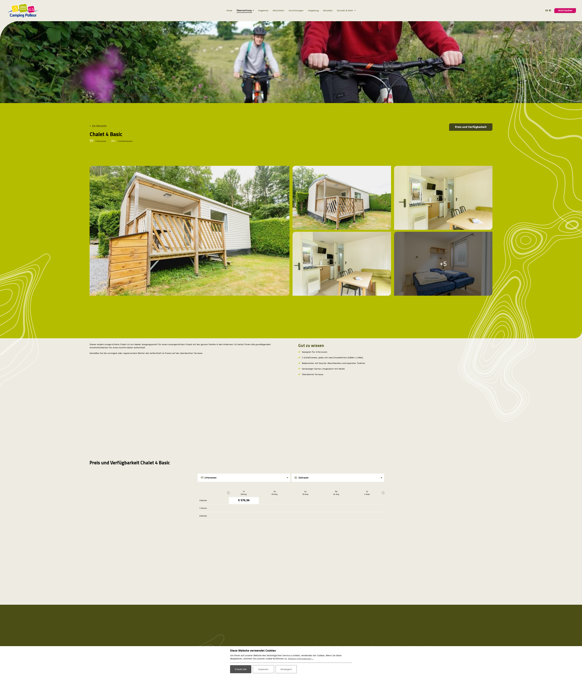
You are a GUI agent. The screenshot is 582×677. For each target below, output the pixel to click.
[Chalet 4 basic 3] (342, 264)
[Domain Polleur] (23, 10)
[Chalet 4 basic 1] (189, 231)
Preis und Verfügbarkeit (471, 127)
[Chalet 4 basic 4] (443, 198)
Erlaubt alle (241, 669)
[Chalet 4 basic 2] (342, 198)
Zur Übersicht (99, 126)
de (546, 10)
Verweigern (286, 669)
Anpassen (263, 669)
